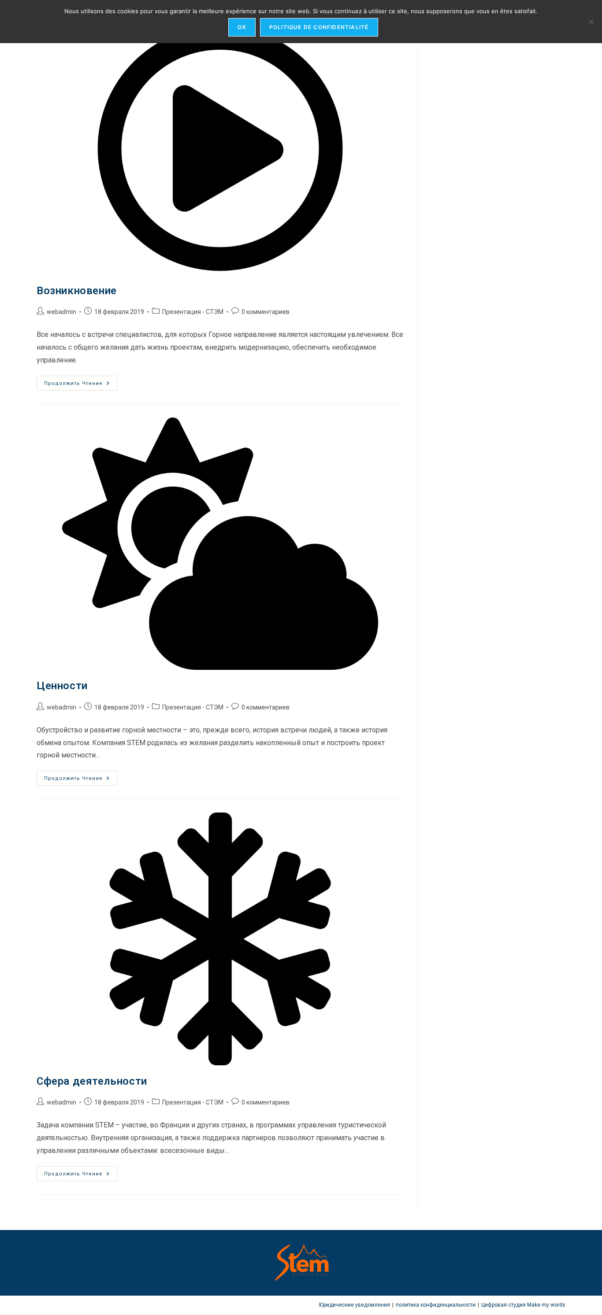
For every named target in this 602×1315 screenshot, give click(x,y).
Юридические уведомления (354, 1305)
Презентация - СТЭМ (192, 311)
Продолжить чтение (80, 383)
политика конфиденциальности (436, 1305)
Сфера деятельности (92, 1081)
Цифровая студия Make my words (523, 1305)
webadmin (61, 311)
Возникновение (77, 290)
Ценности (62, 686)
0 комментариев (266, 311)
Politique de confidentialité (319, 27)
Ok (242, 27)
